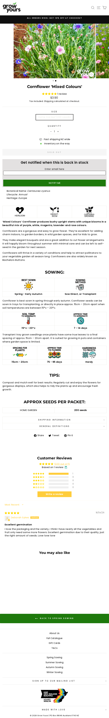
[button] (49, 94)
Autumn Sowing (54, 667)
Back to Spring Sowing (56, 618)
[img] (12, 513)
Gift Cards (54, 643)
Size (54, 111)
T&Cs (55, 648)
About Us (54, 633)
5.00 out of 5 (62, 464)
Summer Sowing (54, 662)
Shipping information (54, 420)
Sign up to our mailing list (54, 681)
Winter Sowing (54, 672)
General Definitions (54, 426)
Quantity (54, 126)
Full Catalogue (55, 638)
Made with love (54, 709)
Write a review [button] (54, 494)
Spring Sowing (54, 657)
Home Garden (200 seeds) (54, 117)
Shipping (48, 101)
